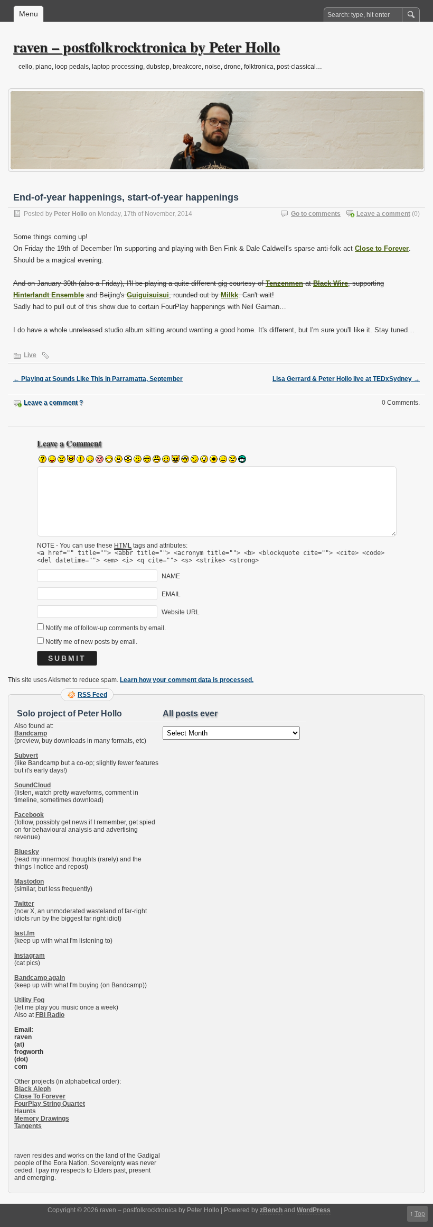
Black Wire (330, 283)
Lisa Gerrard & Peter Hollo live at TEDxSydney (346, 379)
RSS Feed (92, 694)
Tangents (28, 1126)
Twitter (24, 903)
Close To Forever (39, 1096)
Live (30, 355)
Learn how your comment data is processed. (186, 680)
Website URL (181, 612)
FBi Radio (49, 1015)
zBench (271, 1210)
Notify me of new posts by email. (91, 642)
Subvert (26, 755)
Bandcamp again (39, 977)
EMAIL (171, 594)
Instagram (29, 955)
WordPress (314, 1210)
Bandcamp (30, 733)
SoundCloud (32, 785)
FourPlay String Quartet (49, 1103)
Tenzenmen (284, 283)
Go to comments (316, 213)
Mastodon (29, 881)
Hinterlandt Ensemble (48, 295)
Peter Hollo (70, 213)
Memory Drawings (41, 1118)
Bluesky (26, 852)
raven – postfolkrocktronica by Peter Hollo (146, 47)
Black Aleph (32, 1089)
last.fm (24, 933)
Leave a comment (383, 213)
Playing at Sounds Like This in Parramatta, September (98, 379)
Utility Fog (29, 1000)
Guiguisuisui (148, 295)
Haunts (25, 1111)
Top (420, 1213)
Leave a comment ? (53, 402)
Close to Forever (382, 248)
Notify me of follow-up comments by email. (105, 628)
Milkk (229, 295)
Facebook (29, 815)
